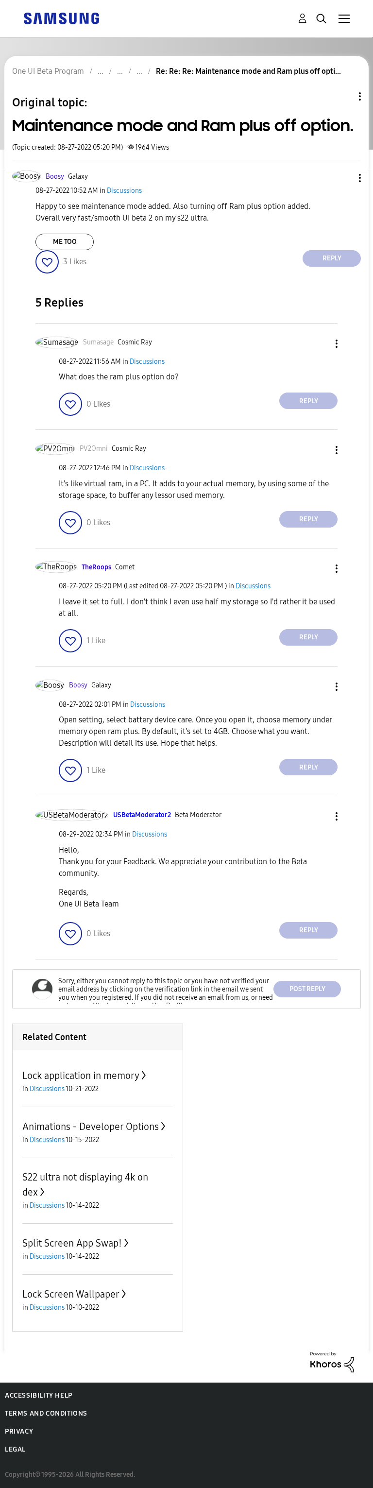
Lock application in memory (80, 1075)
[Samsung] (61, 17)
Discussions (124, 191)
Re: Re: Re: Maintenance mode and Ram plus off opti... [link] (248, 71)
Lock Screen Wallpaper (70, 1294)
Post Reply (307, 989)
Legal (15, 1449)
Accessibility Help (38, 1395)
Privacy (19, 1431)
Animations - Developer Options (90, 1126)
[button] (343, 178)
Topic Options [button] (343, 96)
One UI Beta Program (48, 71)
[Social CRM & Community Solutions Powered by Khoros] (332, 1361)
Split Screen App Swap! (72, 1243)
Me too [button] (65, 242)
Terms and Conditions (46, 1413)
